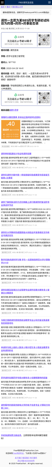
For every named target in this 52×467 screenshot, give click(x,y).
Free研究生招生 (26, 2)
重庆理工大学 (17, 7)
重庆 (8, 7)
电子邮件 (33, 458)
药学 (16, 110)
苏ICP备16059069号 (26, 461)
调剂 (12, 110)
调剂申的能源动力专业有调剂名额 (16, 153)
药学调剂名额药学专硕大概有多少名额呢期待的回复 (24, 377)
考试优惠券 (5, 146)
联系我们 (26, 458)
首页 (2, 7)
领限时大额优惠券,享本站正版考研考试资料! (21, 117)
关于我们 (18, 458)
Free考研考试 (18, 453)
